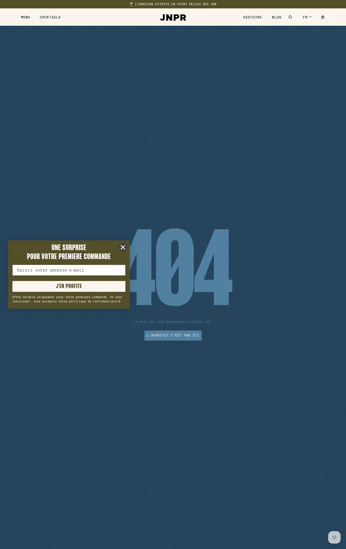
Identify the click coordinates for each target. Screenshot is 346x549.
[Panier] (323, 17)
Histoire (252, 17)
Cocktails (50, 17)
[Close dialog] (123, 247)
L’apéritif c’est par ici (173, 335)
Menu (25, 17)
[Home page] (173, 17)
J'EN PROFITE (69, 286)
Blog (277, 17)
